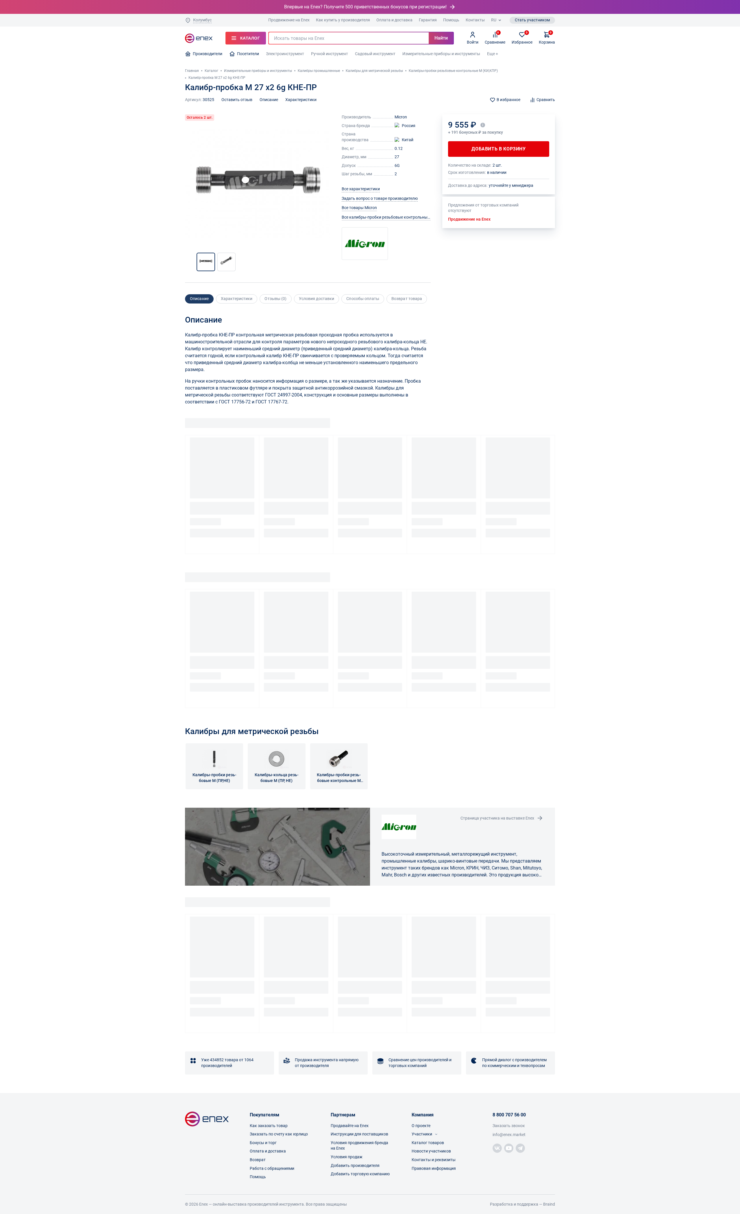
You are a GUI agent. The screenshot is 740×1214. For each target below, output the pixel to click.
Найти (441, 38)
